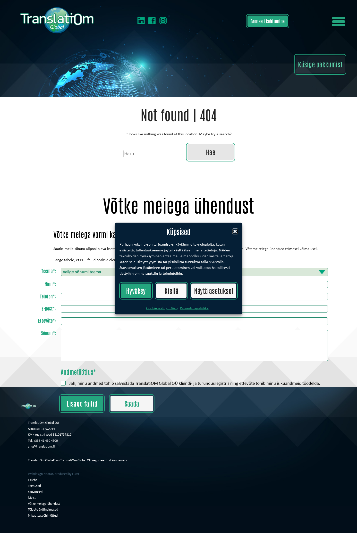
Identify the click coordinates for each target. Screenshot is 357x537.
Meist (32, 497)
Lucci (75, 473)
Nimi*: (50, 284)
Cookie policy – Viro (162, 308)
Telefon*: (48, 296)
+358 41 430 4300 (46, 440)
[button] (342, 21)
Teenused (34, 485)
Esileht (32, 479)
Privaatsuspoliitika (194, 308)
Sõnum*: (48, 333)
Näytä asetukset (214, 290)
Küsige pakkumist (320, 64)
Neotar (48, 473)
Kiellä (171, 290)
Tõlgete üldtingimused (43, 509)
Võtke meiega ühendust (44, 503)
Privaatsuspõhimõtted (43, 515)
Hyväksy (136, 290)
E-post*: (49, 308)
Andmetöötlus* (78, 372)
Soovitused (35, 491)
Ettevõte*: (47, 320)
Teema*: (48, 271)
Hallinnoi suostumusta (17, 535)
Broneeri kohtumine (268, 21)
